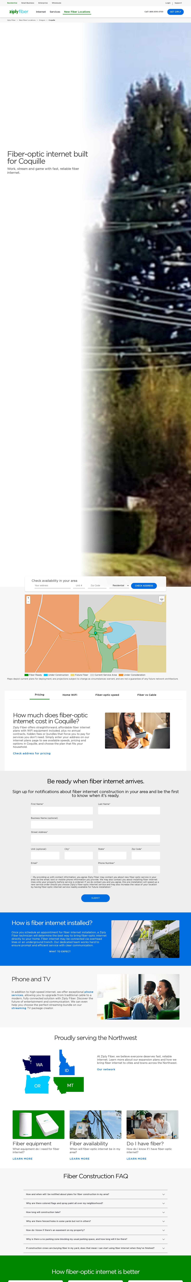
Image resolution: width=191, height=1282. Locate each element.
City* (67, 849)
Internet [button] (41, 12)
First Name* (37, 804)
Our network (106, 1069)
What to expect (60, 952)
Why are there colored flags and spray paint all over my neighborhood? (64, 1203)
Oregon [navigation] (42, 20)
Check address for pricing (32, 753)
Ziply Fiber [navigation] (11, 20)
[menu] (33, 589)
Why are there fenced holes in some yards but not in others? (58, 1221)
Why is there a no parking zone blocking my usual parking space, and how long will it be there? (76, 1239)
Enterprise (43, 3)
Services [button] (55, 12)
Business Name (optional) (44, 818)
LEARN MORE (23, 1159)
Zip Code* (137, 849)
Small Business (27, 3)
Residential (12, 3)
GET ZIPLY (175, 12)
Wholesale (56, 3)
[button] (95, 633)
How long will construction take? (43, 1212)
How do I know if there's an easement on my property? (55, 1230)
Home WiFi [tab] (69, 695)
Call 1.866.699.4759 (153, 12)
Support (178, 3)
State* (101, 849)
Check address (144, 586)
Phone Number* (106, 863)
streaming (19, 1008)
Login (168, 3)
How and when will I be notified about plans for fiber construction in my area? (67, 1194)
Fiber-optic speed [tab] (107, 695)
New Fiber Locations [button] (77, 12)
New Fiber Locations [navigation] (27, 20)
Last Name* (104, 804)
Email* (34, 863)
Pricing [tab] (39, 694)
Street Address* (39, 832)
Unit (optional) (38, 849)
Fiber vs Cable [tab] (146, 695)
